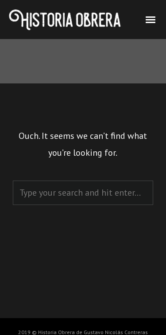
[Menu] (151, 19)
